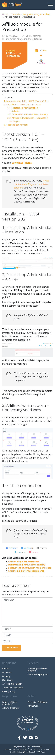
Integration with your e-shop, (20, 38)
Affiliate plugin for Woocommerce (26, 570)
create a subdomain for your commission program (31, 184)
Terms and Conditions (12, 687)
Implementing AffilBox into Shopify (26, 564)
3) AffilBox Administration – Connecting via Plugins (28, 119)
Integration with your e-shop (36, 14)
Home (5, 14)
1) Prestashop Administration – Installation (24, 109)
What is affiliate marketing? (9, 703)
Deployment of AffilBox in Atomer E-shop (29, 567)
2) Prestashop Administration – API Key (28, 114)
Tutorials (15, 14)
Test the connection (17, 124)
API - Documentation (12, 683)
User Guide (7, 680)
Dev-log (6, 676)
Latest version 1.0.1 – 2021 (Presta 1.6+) (27, 100)
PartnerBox (33, 705)
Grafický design (16, 752)
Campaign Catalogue (37, 702)
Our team (6, 672)
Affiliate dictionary (10, 707)
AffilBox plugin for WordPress (23, 561)
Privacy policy (8, 691)
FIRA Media (41, 752)
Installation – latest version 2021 (23, 104)
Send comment (11, 648)
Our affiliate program (38, 674)
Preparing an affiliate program (37, 669)
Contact (6, 668)
